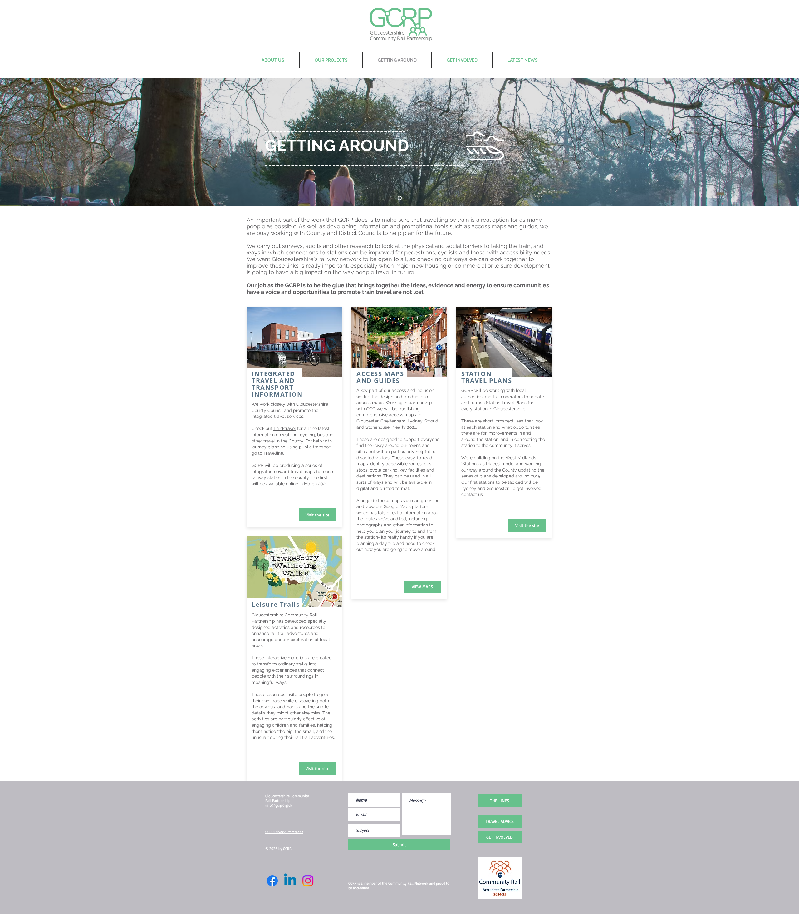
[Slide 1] (400, 198)
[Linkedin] (290, 880)
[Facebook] (272, 880)
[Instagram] (308, 880)
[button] (527, 525)
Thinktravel (284, 428)
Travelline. (273, 453)
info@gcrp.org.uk (278, 805)
